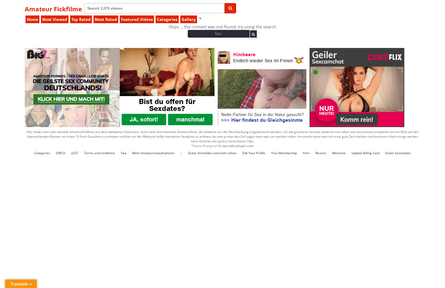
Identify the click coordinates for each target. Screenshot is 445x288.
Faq (123, 153)
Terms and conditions (99, 153)
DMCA (60, 153)
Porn (306, 153)
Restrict (320, 153)
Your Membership (284, 153)
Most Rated (106, 19)
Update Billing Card (365, 153)
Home (32, 19)
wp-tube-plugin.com (238, 146)
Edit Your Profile (253, 153)
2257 (74, 153)
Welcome (339, 153)
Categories (167, 19)
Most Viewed (54, 19)
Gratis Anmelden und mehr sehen (212, 153)
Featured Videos (137, 19)
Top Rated (81, 19)
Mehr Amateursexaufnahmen (153, 153)
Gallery (189, 19)
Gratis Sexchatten (398, 153)
